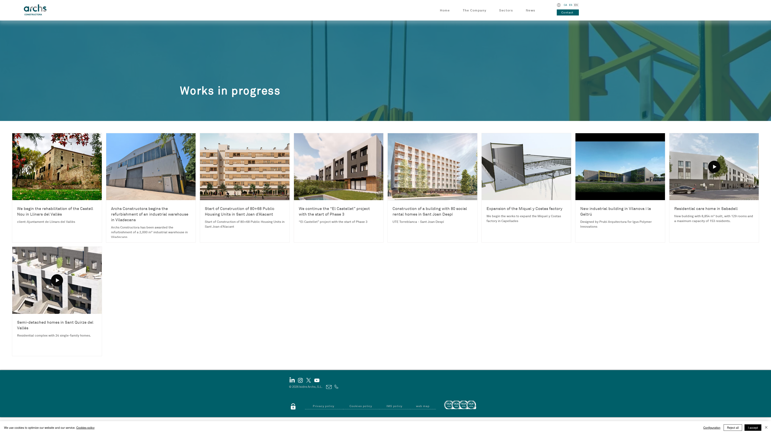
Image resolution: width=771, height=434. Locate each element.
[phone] (336, 387)
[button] (474, 10)
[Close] (766, 427)
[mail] (328, 387)
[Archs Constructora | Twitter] (308, 380)
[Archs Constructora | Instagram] (300, 380)
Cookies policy (85, 428)
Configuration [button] (711, 428)
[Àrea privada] (293, 407)
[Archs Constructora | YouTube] (317, 380)
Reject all (733, 428)
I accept (753, 428)
